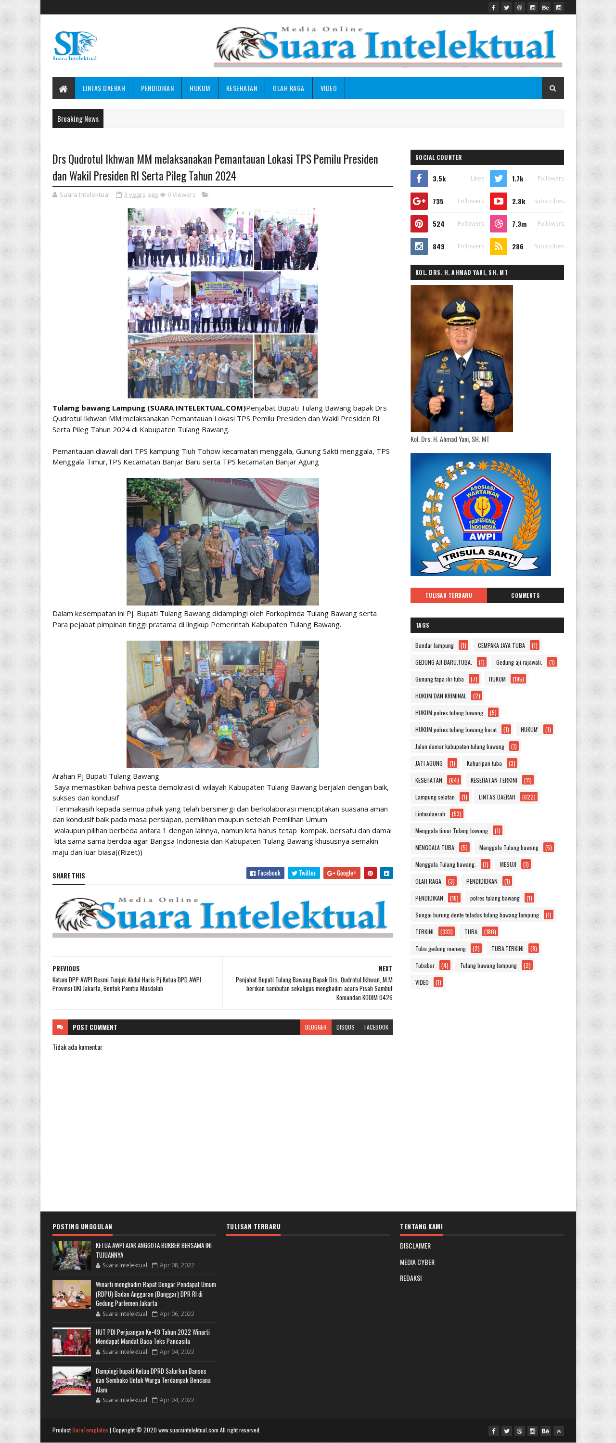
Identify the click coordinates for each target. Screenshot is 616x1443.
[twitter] (506, 7)
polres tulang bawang (495, 898)
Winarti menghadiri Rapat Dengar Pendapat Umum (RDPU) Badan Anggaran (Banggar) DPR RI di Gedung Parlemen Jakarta (156, 1293)
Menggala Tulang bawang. (445, 864)
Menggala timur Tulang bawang (451, 830)
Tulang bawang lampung (488, 965)
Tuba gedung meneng (440, 948)
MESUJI (508, 864)
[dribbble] (519, 7)
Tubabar (425, 965)
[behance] (545, 7)
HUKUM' (530, 729)
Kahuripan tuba (484, 763)
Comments (525, 595)
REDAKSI (411, 1278)
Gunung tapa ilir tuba (439, 679)
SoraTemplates (90, 1430)
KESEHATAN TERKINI (494, 780)
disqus (345, 1027)
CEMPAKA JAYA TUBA (501, 645)
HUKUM (200, 88)
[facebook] (493, 7)
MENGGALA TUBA (434, 847)
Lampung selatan (435, 797)
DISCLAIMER (415, 1245)
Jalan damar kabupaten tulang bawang (459, 746)
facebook (376, 1027)
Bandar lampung (434, 645)
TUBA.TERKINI (507, 948)
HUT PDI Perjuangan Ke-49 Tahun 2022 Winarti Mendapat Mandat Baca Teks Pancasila (153, 1336)
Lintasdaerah (430, 814)
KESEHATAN (241, 88)
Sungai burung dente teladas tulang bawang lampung (477, 915)
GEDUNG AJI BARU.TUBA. (443, 662)
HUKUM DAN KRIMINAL (440, 696)
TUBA (470, 932)
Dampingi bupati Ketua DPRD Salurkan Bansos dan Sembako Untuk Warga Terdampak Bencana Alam (153, 1380)
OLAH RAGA (289, 88)
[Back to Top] (558, 1431)
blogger (316, 1027)
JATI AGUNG (429, 763)
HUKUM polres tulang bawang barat (456, 729)
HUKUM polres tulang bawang (449, 713)
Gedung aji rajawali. (519, 662)
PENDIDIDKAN (482, 881)
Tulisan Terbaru (449, 595)
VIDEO (329, 88)
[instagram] (532, 7)
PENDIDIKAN (157, 88)
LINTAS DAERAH (104, 88)
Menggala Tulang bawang (509, 847)
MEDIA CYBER (417, 1262)
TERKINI (424, 932)
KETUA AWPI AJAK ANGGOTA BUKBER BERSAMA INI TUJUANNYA (154, 1250)
